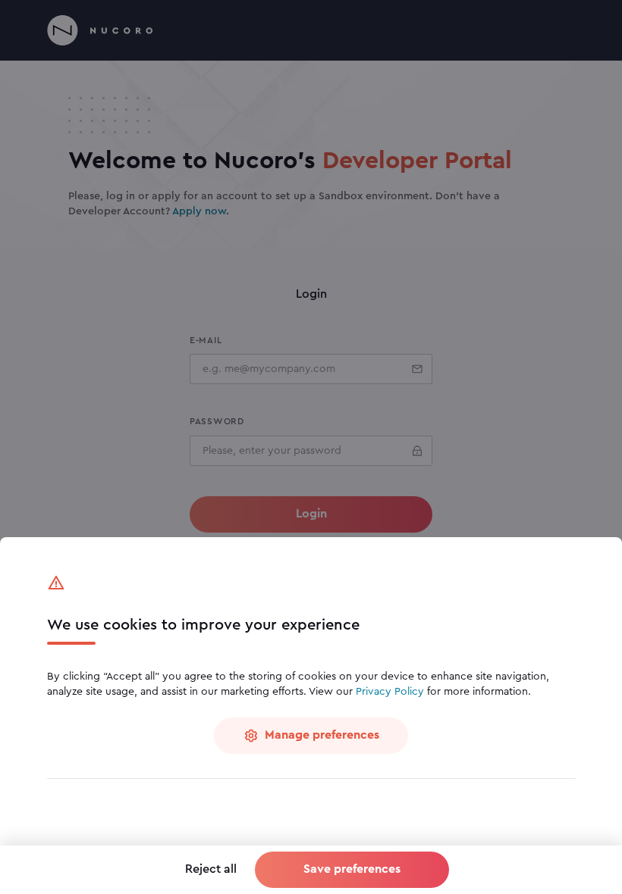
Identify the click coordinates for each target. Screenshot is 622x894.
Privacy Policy (390, 691)
